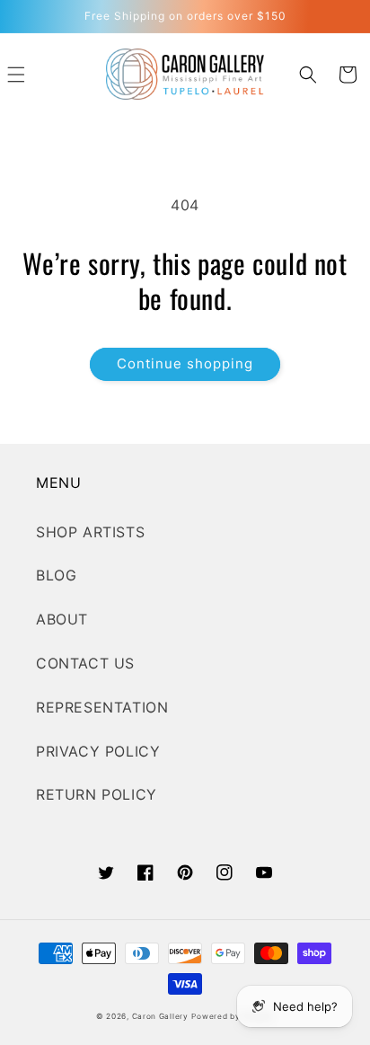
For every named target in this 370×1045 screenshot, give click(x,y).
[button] (308, 74)
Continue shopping (185, 363)
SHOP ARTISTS (90, 532)
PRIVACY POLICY (98, 751)
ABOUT (62, 619)
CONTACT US (85, 663)
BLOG (56, 575)
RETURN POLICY (96, 794)
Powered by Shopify (232, 1016)
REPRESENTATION (102, 707)
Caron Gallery (160, 1016)
